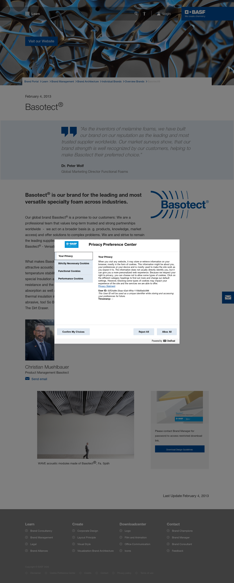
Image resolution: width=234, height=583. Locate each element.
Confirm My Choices (73, 331)
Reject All (144, 331)
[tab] (74, 256)
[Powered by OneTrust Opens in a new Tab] (165, 341)
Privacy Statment (106, 286)
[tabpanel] (137, 279)
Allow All (166, 331)
